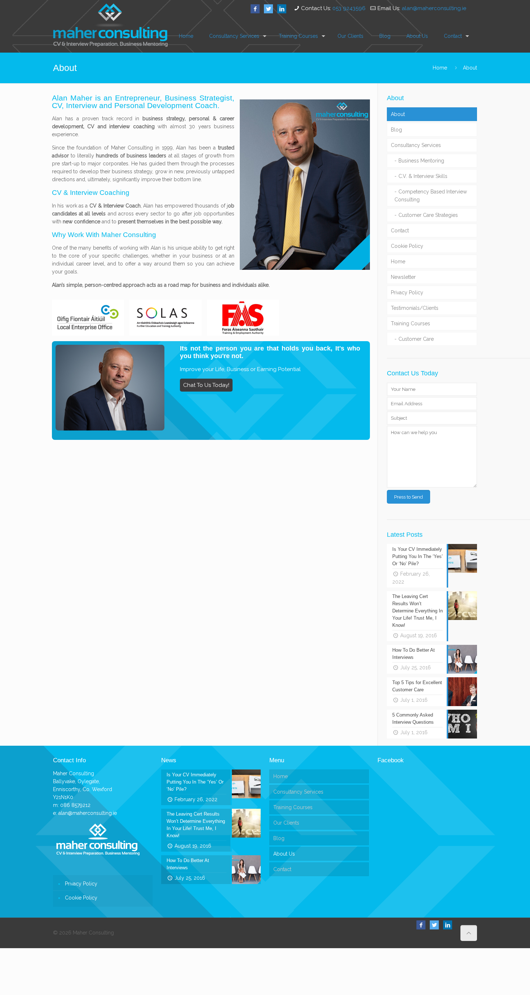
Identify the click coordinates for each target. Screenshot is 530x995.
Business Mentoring (421, 161)
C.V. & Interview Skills (422, 176)
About (470, 68)
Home (440, 68)
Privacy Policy (407, 292)
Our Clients (286, 823)
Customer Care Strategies (428, 215)
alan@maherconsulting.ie (434, 8)
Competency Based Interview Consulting (430, 195)
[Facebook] (255, 9)
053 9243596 (349, 8)
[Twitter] (268, 9)
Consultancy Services (416, 145)
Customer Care (416, 339)
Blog (396, 130)
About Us (284, 854)
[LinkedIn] (281, 9)
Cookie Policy (407, 246)
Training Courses (410, 323)
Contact (400, 230)
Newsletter (403, 277)
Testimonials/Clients (414, 308)
